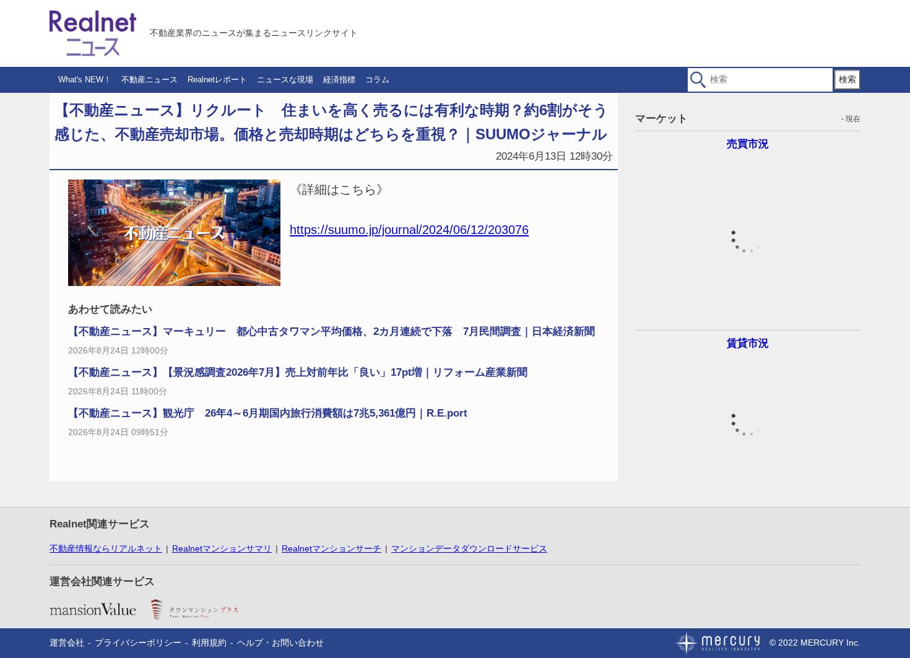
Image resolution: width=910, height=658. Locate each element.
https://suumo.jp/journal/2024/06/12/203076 (409, 229)
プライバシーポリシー (138, 642)
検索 (847, 79)
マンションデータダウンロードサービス (469, 548)
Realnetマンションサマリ (222, 548)
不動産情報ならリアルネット (106, 548)
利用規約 (209, 642)
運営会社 (67, 642)
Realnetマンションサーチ (331, 548)
